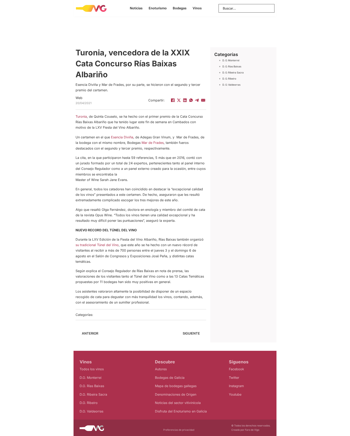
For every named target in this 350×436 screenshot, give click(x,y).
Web (79, 98)
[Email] (203, 100)
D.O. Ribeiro (89, 403)
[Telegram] (197, 100)
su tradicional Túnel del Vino (97, 245)
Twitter (234, 378)
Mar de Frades (153, 143)
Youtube (235, 394)
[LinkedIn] (185, 100)
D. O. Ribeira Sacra (233, 72)
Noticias (136, 8)
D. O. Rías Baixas (231, 66)
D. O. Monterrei (230, 60)
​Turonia (81, 116)
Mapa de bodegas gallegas (175, 386)
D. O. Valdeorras (231, 84)
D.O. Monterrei (90, 378)
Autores (161, 369)
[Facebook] (173, 100)
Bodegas (180, 8)
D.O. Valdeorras (91, 411)
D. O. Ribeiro (229, 78)
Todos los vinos (92, 369)
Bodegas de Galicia (170, 378)
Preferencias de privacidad (178, 429)
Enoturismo (158, 8)
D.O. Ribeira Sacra (93, 394)
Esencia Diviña (122, 137)
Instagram (236, 386)
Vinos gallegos (113, 315)
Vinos (197, 8)
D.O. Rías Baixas (92, 386)
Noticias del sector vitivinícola (178, 403)
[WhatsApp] (191, 100)
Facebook (236, 369)
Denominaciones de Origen (175, 394)
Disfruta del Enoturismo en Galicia (181, 411)
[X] (179, 100)
